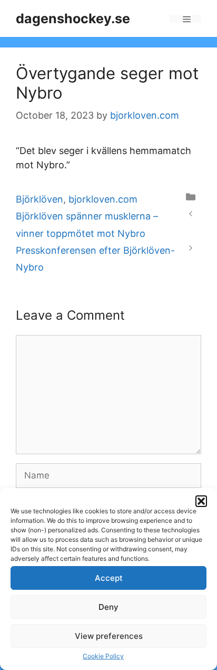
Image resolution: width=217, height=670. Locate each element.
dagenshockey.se (73, 18)
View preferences (109, 636)
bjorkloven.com (102, 199)
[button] (201, 501)
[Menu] (185, 19)
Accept (109, 578)
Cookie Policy (103, 656)
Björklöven (39, 199)
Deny (108, 607)
